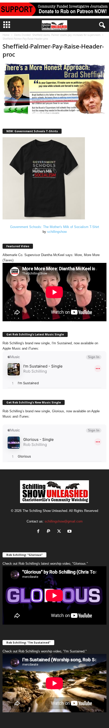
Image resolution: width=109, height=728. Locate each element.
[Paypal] (50, 532)
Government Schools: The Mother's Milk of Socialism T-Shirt (54, 227)
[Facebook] (39, 532)
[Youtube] (70, 532)
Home (6, 35)
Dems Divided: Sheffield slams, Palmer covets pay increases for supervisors (57, 35)
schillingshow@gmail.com (64, 521)
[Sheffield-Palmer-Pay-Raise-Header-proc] (54, 89)
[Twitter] (60, 532)
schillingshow (57, 232)
